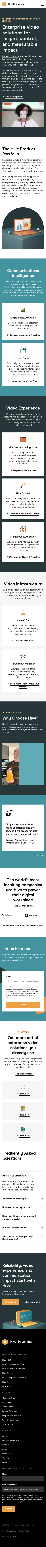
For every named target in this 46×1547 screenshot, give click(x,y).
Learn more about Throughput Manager (24, 685)
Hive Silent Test (8, 1382)
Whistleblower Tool (10, 1420)
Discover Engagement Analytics (24, 335)
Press (4, 1462)
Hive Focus (7, 1386)
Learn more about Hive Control (24, 513)
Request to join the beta (24, 470)
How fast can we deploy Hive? (16, 1207)
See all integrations (14, 96)
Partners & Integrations (11, 1440)
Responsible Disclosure (12, 1415)
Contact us (10, 1302)
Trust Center (7, 1424)
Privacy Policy (24, 1531)
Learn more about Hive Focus (24, 381)
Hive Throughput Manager (13, 1364)
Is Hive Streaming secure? (14, 1227)
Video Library (8, 1407)
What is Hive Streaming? (14, 1175)
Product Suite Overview (14, 1355)
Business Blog (8, 1402)
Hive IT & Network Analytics (13, 1369)
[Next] (42, 856)
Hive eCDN (7, 1360)
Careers (5, 1458)
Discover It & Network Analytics (24, 557)
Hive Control (7, 1373)
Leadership (7, 1453)
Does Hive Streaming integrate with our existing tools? (19, 1217)
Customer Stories (9, 1398)
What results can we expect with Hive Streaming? (17, 1238)
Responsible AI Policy (10, 1536)
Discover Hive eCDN (24, 640)
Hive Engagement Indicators (14, 1377)
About (5, 1436)
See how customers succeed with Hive (24, 925)
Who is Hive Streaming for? (15, 1198)
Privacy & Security (10, 1411)
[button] (42, 4)
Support (5, 1449)
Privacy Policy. (20, 1502)
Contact (5, 1445)
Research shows (10, 56)
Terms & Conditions (9, 1531)
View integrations (33, 1302)
